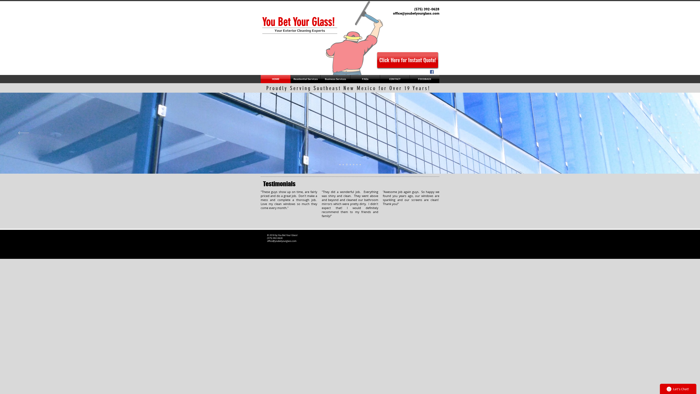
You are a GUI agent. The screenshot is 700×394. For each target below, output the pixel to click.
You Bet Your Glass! (298, 22)
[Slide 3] (346, 164)
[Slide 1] (353, 164)
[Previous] (23, 133)
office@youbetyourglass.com (281, 241)
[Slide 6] (340, 164)
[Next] (676, 133)
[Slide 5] (360, 164)
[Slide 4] (350, 164)
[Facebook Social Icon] (432, 72)
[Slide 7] (356, 164)
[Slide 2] (343, 164)
